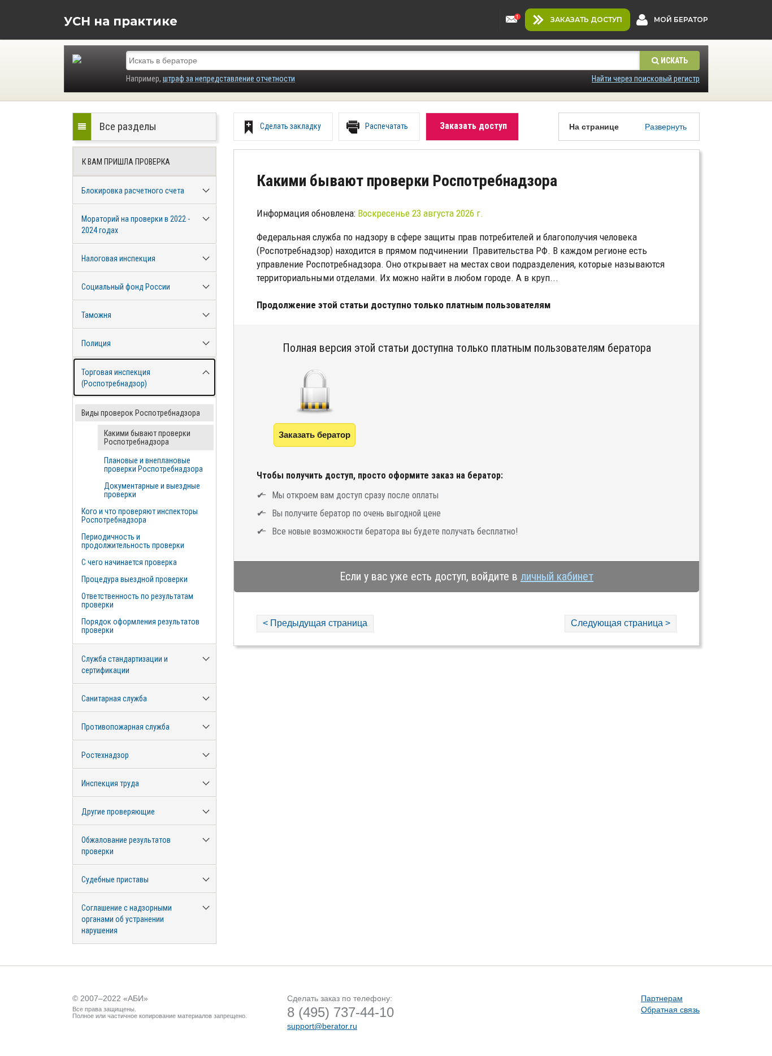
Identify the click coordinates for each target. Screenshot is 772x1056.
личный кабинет (557, 576)
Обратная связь (670, 1009)
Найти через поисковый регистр (646, 78)
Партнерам (662, 998)
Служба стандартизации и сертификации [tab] (124, 664)
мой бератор (681, 19)
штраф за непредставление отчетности (229, 78)
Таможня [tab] (96, 315)
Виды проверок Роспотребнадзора (140, 412)
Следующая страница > (620, 623)
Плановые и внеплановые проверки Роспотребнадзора (153, 464)
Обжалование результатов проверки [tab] (126, 845)
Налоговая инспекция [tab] (118, 258)
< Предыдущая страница (315, 623)
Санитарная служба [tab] (114, 698)
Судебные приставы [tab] (115, 879)
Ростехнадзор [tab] (105, 755)
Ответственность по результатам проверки (137, 600)
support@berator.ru (322, 1026)
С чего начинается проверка (129, 562)
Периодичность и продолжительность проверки (132, 541)
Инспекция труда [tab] (110, 783)
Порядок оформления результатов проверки (140, 626)
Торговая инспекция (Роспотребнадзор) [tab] (115, 378)
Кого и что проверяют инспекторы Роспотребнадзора (139, 515)
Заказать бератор (314, 434)
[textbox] (383, 60)
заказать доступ (586, 19)
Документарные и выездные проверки (152, 490)
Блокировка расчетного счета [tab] (132, 190)
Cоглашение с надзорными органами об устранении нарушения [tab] (126, 919)
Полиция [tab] (96, 343)
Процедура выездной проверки (134, 579)
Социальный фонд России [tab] (125, 286)
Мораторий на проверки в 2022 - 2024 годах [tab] (135, 224)
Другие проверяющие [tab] (118, 811)
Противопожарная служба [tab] (125, 726)
